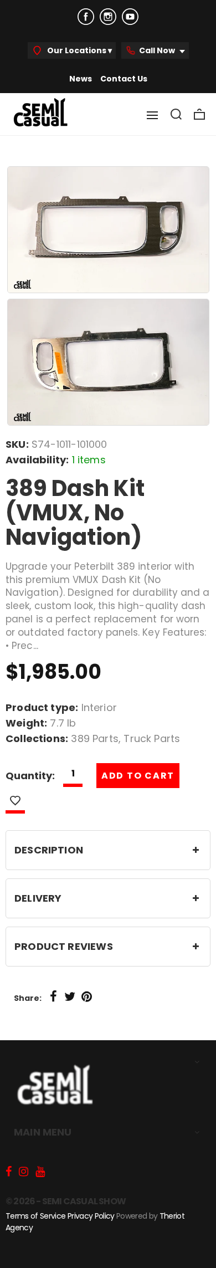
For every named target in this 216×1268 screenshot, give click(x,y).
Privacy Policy (91, 1215)
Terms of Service (35, 1215)
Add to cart (137, 775)
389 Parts (95, 738)
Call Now (158, 50)
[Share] (53, 997)
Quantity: (30, 776)
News (80, 78)
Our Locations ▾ (78, 50)
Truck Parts (152, 738)
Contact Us (123, 78)
